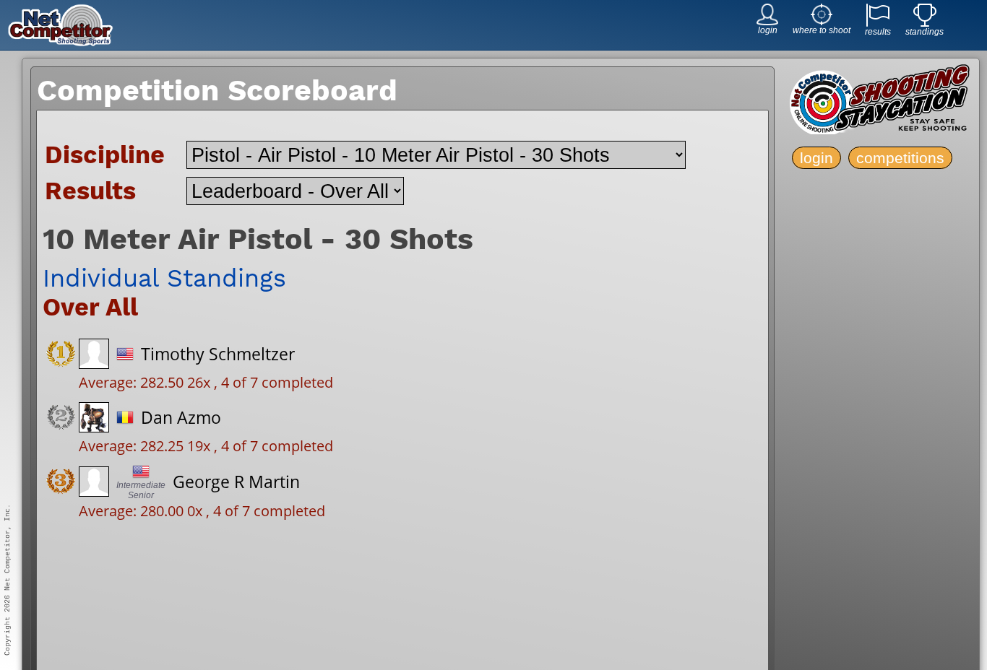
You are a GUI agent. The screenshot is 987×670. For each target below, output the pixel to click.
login (816, 157)
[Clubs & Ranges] (821, 21)
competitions (900, 157)
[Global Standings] (924, 23)
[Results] (877, 23)
